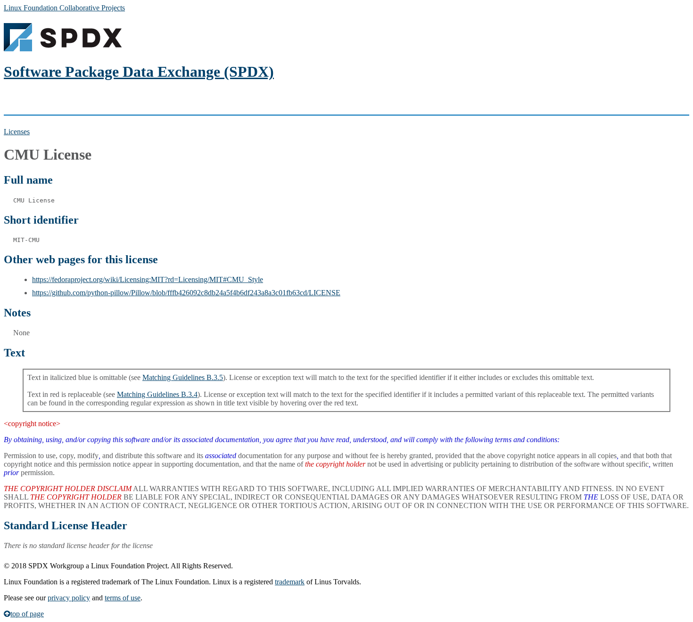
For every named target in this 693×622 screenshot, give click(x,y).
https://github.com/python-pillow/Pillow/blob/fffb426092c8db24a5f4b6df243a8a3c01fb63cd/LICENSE (186, 293)
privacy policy (69, 598)
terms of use (122, 598)
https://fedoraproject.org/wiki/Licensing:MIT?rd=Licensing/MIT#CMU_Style (147, 279)
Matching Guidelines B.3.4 (157, 394)
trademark (290, 582)
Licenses (17, 132)
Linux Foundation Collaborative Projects (64, 8)
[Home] (63, 49)
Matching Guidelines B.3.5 (182, 377)
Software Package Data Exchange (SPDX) (139, 71)
